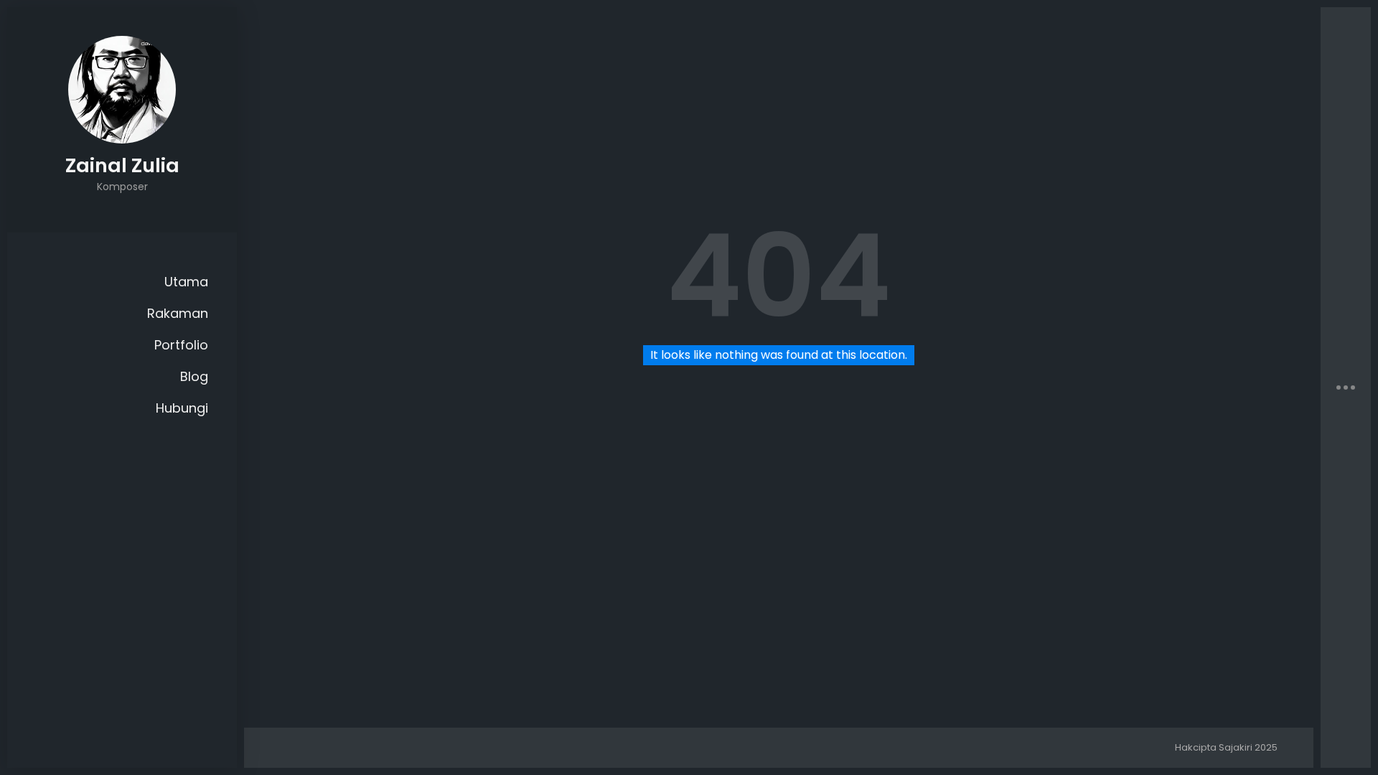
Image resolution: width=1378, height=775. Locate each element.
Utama (186, 282)
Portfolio (181, 345)
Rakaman (177, 313)
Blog (194, 376)
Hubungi (182, 408)
